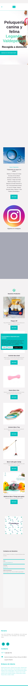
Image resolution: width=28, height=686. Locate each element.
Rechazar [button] (10, 347)
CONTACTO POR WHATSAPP (8, 52)
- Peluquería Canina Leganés (15, 667)
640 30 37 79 (5, 567)
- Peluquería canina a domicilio (20, 671)
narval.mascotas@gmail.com (8, 562)
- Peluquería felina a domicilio (20, 673)
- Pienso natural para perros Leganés (20, 670)
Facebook (16, 92)
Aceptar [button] (4, 347)
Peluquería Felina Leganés (5, 667)
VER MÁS (14, 196)
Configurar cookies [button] (18, 347)
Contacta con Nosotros (10, 551)
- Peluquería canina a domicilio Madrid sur (8, 671)
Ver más (5, 248)
